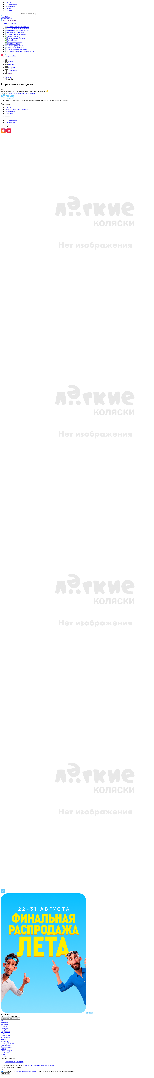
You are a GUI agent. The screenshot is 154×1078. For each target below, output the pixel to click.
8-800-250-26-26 (6, 18)
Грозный (4, 1034)
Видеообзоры (10, 6)
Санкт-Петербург (7, 1051)
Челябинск (4, 1056)
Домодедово (5, 1035)
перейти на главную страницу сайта (22, 93)
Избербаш (4, 1030)
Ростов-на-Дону (6, 1047)
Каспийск (4, 1024)
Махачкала (4, 1022)
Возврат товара (10, 122)
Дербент (4, 1026)
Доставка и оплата (11, 4)
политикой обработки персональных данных (39, 1065)
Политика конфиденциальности (16, 109)
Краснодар (4, 1041)
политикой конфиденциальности (27, 1071)
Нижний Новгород (7, 1043)
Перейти (89, 1012)
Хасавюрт (4, 1028)
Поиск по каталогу (27, 14)
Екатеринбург (6, 1037)
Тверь (3, 1054)
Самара (3, 1049)
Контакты (8, 10)
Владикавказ (5, 1032)
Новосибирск (5, 1045)
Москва (3, 1020)
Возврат (8, 8)
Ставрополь (5, 1052)
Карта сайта (9, 113)
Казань (3, 1039)
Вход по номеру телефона (14, 1062)
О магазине (9, 2)
